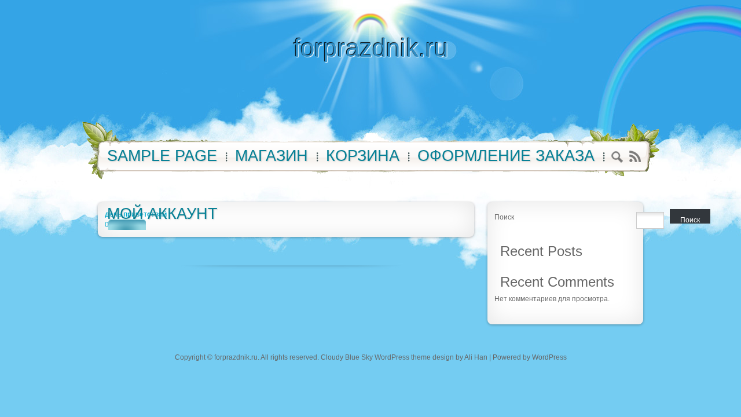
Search (617, 158)
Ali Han (475, 357)
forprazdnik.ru (371, 48)
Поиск (504, 217)
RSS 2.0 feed (635, 156)
